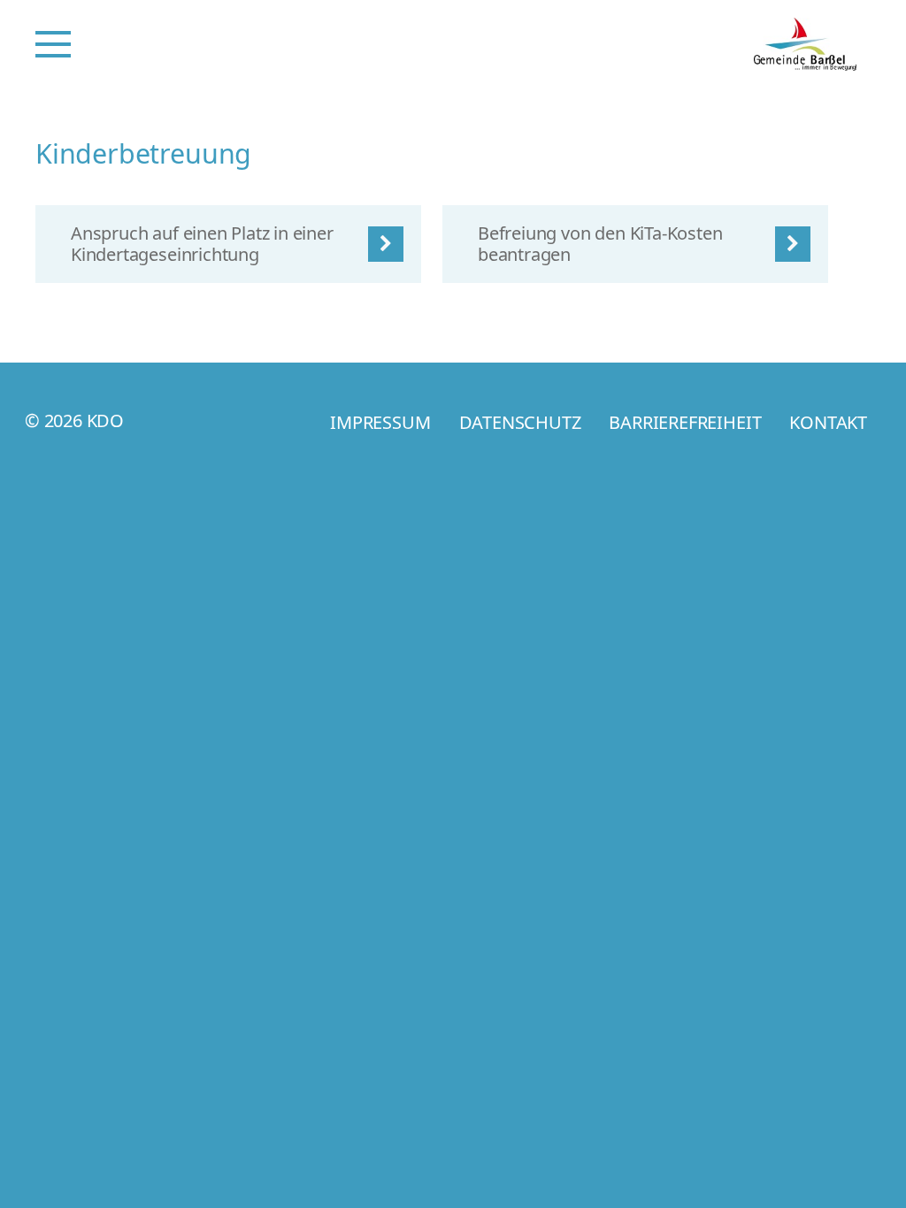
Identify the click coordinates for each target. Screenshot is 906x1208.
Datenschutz (520, 422)
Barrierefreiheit (685, 422)
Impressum (380, 422)
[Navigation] (53, 44)
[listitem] (228, 244)
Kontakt (828, 422)
